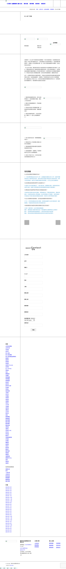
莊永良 (7, 432)
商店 (7, 372)
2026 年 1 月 (8, 495)
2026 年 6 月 (8, 487)
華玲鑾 (7, 434)
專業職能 (8, 379)
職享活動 (8, 422)
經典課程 (8, 416)
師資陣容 (8, 380)
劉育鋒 (7, 361)
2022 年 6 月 (8, 532)
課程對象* (26, 312)
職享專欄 (8, 420)
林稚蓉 (7, 401)
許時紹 (7, 439)
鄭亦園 (7, 447)
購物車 (7, 442)
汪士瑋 (7, 404)
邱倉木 (7, 446)
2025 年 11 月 (9, 499)
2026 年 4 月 (8, 490)
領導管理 (8, 456)
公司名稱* (26, 254)
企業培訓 (37, 543)
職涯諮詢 (8, 425)
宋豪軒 (7, 375)
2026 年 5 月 (8, 489)
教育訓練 (8, 476)
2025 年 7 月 (8, 506)
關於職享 (8, 451)
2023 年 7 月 (8, 526)
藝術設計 (58, 547)
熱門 (7, 470)
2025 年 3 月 (8, 513)
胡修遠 (7, 427)
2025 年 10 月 (9, 501)
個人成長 (8, 353)
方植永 (7, 392)
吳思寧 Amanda (9, 365)
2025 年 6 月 (8, 508)
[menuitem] (9, 3)
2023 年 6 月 (8, 528)
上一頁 (26, 222)
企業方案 (8, 348)
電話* (25, 280)
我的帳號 (8, 391)
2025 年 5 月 (8, 509)
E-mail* (26, 274)
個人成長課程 (9, 354)
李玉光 (7, 394)
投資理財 (58, 543)
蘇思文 (7, 435)
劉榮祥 (7, 360)
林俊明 (7, 397)
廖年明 (7, 384)
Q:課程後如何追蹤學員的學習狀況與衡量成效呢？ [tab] (35, 190)
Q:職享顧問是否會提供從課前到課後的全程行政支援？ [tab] (37, 205)
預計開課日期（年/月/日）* (30, 318)
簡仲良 (7, 413)
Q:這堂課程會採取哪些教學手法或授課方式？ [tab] (34, 183)
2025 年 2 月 (8, 514)
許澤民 (7, 440)
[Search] (50, 3)
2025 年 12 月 (9, 497)
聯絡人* (26, 267)
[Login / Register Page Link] (47, 3)
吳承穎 (7, 367)
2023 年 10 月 (9, 525)
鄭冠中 (7, 449)
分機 (25, 286)
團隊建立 (8, 373)
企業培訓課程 (9, 346)
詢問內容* (26, 323)
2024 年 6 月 (8, 523)
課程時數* (26, 305)
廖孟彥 (7, 382)
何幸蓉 (7, 349)
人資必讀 (8, 472)
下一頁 (58, 222)
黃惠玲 (7, 463)
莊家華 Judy (8, 430)
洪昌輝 (7, 406)
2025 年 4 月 (8, 511)
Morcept (11, 565)
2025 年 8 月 (8, 504)
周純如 (7, 370)
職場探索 (51, 547)
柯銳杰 (7, 403)
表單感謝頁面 (9, 437)
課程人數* (26, 299)
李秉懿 (7, 396)
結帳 (7, 415)
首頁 (7, 459)
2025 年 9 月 (8, 502)
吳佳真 (7, 363)
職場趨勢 (8, 477)
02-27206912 (28, 544)
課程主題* (26, 293)
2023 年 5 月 (8, 530)
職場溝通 (51, 543)
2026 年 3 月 (8, 492)
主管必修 (8, 474)
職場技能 (8, 479)
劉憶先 (7, 358)
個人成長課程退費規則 (11, 356)
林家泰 (7, 399)
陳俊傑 (7, 452)
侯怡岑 (7, 351)
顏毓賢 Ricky (9, 458)
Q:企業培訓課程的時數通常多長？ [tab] (32, 174)
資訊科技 (58, 545)
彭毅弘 (7, 389)
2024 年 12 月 (9, 516)
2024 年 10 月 (9, 520)
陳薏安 (7, 454)
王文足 (7, 411)
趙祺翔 (7, 444)
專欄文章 (8, 469)
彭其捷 (7, 387)
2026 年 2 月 (8, 494)
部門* (25, 261)
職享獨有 (8, 423)
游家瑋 (7, 408)
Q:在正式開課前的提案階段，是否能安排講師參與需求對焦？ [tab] (38, 198)
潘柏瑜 (7, 410)
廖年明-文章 (8, 385)
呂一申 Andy (8, 368)
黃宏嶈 (7, 461)
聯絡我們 (8, 418)
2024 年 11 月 (9, 518)
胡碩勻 (7, 428)
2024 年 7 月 (8, 521)
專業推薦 (8, 377)
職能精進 (51, 545)
